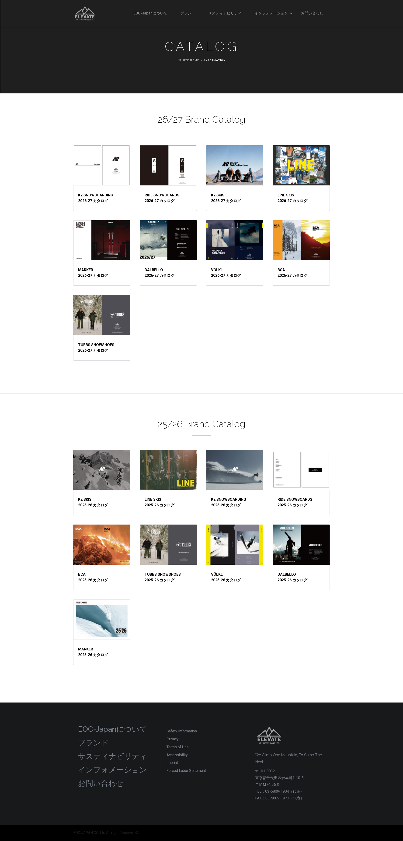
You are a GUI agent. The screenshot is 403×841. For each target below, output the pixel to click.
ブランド (93, 742)
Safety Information (182, 731)
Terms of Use (178, 747)
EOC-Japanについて (112, 729)
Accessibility (177, 755)
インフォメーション (112, 769)
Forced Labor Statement (186, 770)
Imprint (172, 762)
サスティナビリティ (112, 756)
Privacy (173, 739)
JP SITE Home (188, 60)
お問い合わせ (101, 783)
